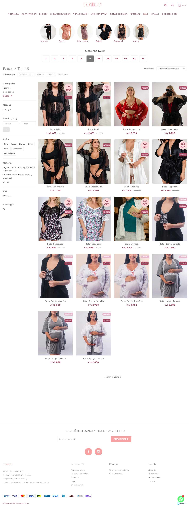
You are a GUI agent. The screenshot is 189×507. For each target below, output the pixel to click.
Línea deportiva (99, 14)
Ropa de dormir (118, 14)
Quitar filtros (63, 74)
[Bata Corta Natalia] (93, 276)
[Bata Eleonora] (55, 218)
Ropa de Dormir (25, 75)
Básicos (43, 14)
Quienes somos (169, 14)
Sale (145, 14)
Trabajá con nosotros (79, 474)
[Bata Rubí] (55, 104)
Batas (39, 75)
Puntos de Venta (78, 470)
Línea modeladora (60, 14)
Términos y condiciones (119, 470)
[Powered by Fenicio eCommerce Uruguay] (181, 503)
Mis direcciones (154, 477)
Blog (73, 481)
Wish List (151, 481)
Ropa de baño (80, 14)
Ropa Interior (29, 14)
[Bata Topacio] (131, 161)
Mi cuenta (152, 470)
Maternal (135, 14)
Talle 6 (49, 75)
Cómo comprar (115, 474)
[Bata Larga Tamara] (170, 276)
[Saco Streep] (131, 218)
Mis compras (153, 474)
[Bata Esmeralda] (131, 104)
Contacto (75, 477)
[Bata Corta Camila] (170, 218)
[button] (165, 5)
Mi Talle (155, 14)
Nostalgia (13, 14)
